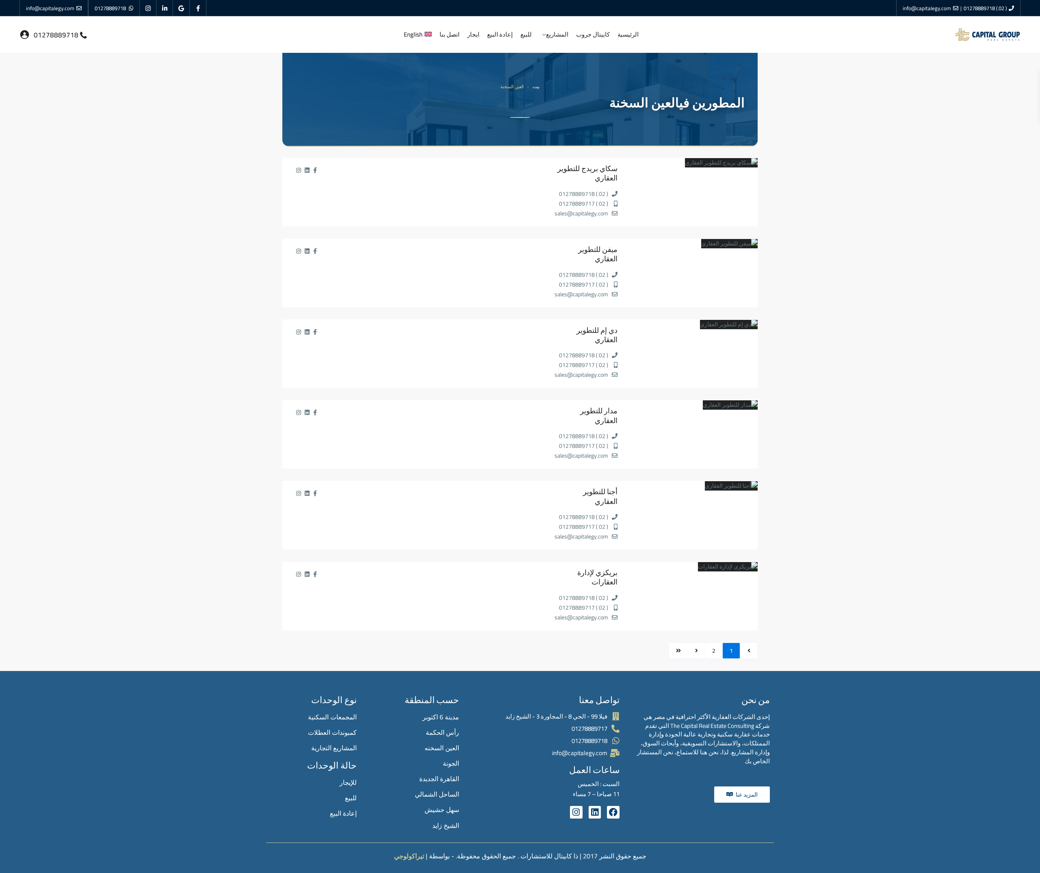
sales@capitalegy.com (581, 213)
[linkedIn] (164, 8)
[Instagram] (576, 812)
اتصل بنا (449, 34)
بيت (536, 87)
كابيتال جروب (593, 34)
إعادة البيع (500, 34)
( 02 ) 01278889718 (985, 8)
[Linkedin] (595, 812)
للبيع (526, 34)
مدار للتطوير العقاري (599, 415)
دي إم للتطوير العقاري (597, 335)
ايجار (473, 34)
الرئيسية (628, 34)
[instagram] (148, 8)
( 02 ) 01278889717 (583, 203)
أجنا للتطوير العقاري (600, 496)
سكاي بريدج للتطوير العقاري (587, 173)
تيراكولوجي (409, 856)
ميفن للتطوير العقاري (598, 254)
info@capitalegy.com (927, 8)
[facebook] (198, 8)
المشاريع (557, 34)
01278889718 (110, 8)
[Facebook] (613, 812)
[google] (181, 8)
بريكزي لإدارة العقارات (597, 577)
